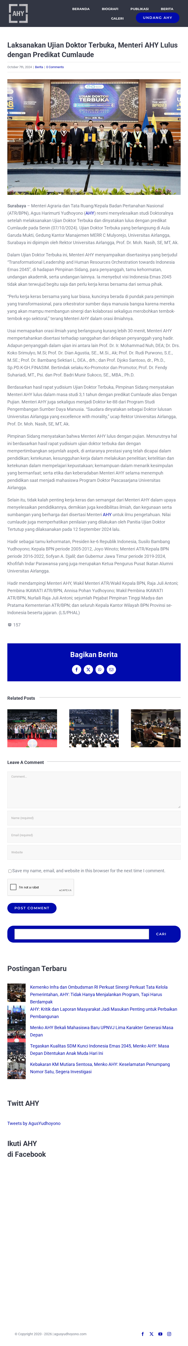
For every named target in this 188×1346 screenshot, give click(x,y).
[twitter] (151, 1334)
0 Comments (55, 67)
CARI (161, 934)
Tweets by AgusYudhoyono (33, 1123)
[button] (11, 728)
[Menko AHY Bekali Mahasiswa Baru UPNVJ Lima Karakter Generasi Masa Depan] (16, 1027)
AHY (89, 213)
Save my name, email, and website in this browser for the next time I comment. (88, 870)
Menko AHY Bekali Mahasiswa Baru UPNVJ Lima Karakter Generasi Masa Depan (94, 728)
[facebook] (143, 1334)
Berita (39, 67)
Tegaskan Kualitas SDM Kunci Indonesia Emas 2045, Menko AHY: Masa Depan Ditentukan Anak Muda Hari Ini (156, 728)
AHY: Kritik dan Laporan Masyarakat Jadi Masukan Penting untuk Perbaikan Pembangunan (32, 728)
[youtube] (160, 1334)
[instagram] (169, 1334)
